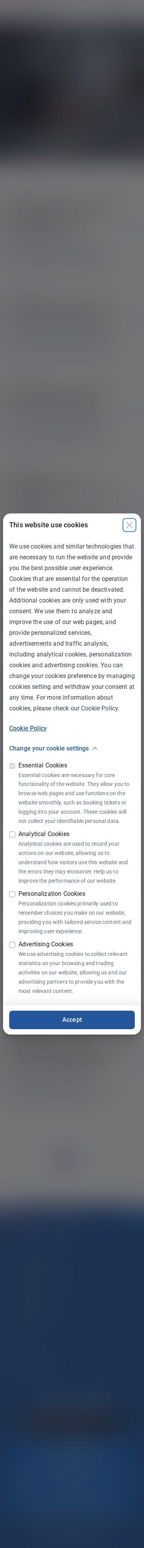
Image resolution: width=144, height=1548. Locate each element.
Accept (72, 1019)
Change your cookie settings (49, 748)
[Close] (129, 525)
